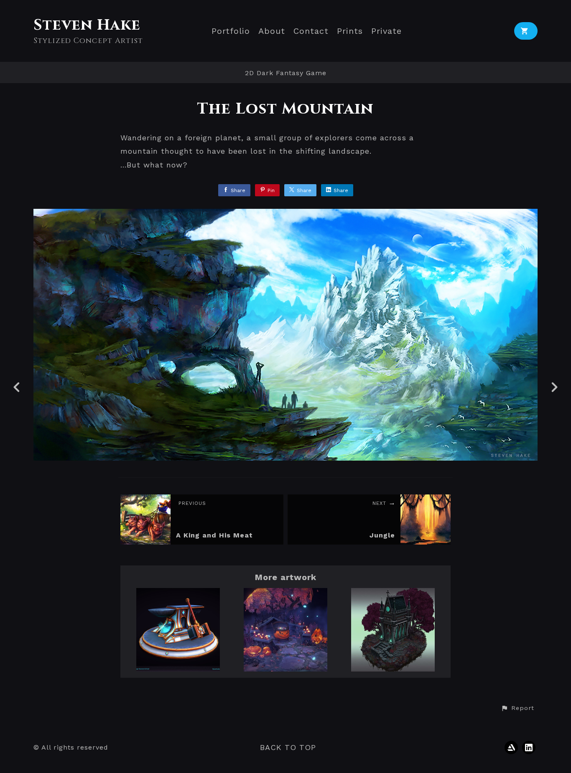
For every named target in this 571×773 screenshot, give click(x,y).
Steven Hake (86, 25)
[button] (517, 708)
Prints (350, 31)
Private (386, 31)
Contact (311, 31)
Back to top (288, 747)
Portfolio (231, 31)
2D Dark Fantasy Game (285, 73)
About (271, 31)
